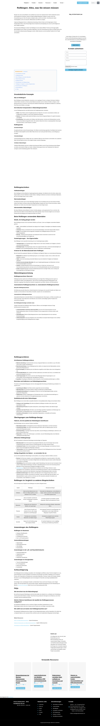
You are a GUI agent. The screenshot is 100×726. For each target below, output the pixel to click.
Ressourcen (48, 2)
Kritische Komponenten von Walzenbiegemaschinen (25, 622)
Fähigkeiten (26, 2)
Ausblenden (25, 71)
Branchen (40, 2)
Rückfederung (19, 467)
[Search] (98, 3)
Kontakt (55, 2)
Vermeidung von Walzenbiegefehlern (21, 625)
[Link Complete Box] (22, 676)
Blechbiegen (10, 697)
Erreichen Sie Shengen (23, 585)
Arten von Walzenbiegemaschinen (21, 620)
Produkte (33, 2)
